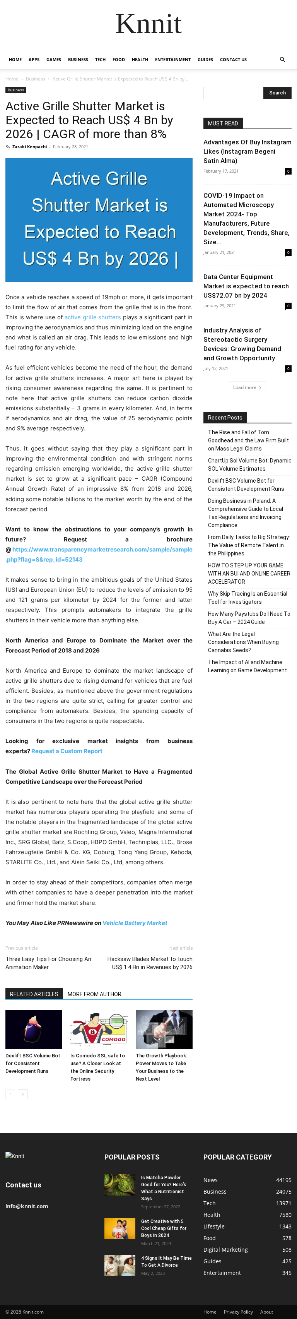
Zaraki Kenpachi (29, 146)
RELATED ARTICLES (34, 994)
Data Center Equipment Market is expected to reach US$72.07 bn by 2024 (246, 286)
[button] (282, 59)
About (266, 1312)
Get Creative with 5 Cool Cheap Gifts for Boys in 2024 (163, 1228)
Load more (244, 387)
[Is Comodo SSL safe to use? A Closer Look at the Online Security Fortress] (98, 1029)
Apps (34, 59)
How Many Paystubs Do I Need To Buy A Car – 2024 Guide (249, 618)
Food (119, 59)
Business (78, 59)
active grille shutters (93, 317)
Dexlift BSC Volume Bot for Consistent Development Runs (32, 1063)
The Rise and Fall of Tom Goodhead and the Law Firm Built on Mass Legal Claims (248, 440)
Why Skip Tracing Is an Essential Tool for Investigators (247, 598)
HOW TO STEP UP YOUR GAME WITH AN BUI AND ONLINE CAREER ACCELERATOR (249, 573)
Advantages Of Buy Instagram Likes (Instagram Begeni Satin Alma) (247, 151)
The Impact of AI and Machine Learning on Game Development (247, 666)
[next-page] (22, 1094)
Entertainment (173, 59)
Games (53, 59)
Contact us (233, 59)
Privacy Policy (238, 1312)
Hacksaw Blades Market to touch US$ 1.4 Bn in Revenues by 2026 (150, 963)
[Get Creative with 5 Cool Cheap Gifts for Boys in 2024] (119, 1228)
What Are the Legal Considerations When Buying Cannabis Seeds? (243, 642)
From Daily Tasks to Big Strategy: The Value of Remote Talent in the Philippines (249, 545)
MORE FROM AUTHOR (94, 994)
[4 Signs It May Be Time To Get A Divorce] (119, 1265)
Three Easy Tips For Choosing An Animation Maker (48, 963)
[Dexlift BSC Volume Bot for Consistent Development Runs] (33, 1029)
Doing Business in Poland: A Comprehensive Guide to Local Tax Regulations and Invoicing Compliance (245, 513)
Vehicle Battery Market (134, 923)
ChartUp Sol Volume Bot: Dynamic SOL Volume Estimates (250, 464)
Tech (100, 59)
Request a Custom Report (67, 751)
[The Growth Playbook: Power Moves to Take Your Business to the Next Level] (164, 1029)
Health (140, 59)
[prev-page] (10, 1094)
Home (15, 59)
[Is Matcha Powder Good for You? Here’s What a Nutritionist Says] (119, 1185)
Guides (205, 59)
